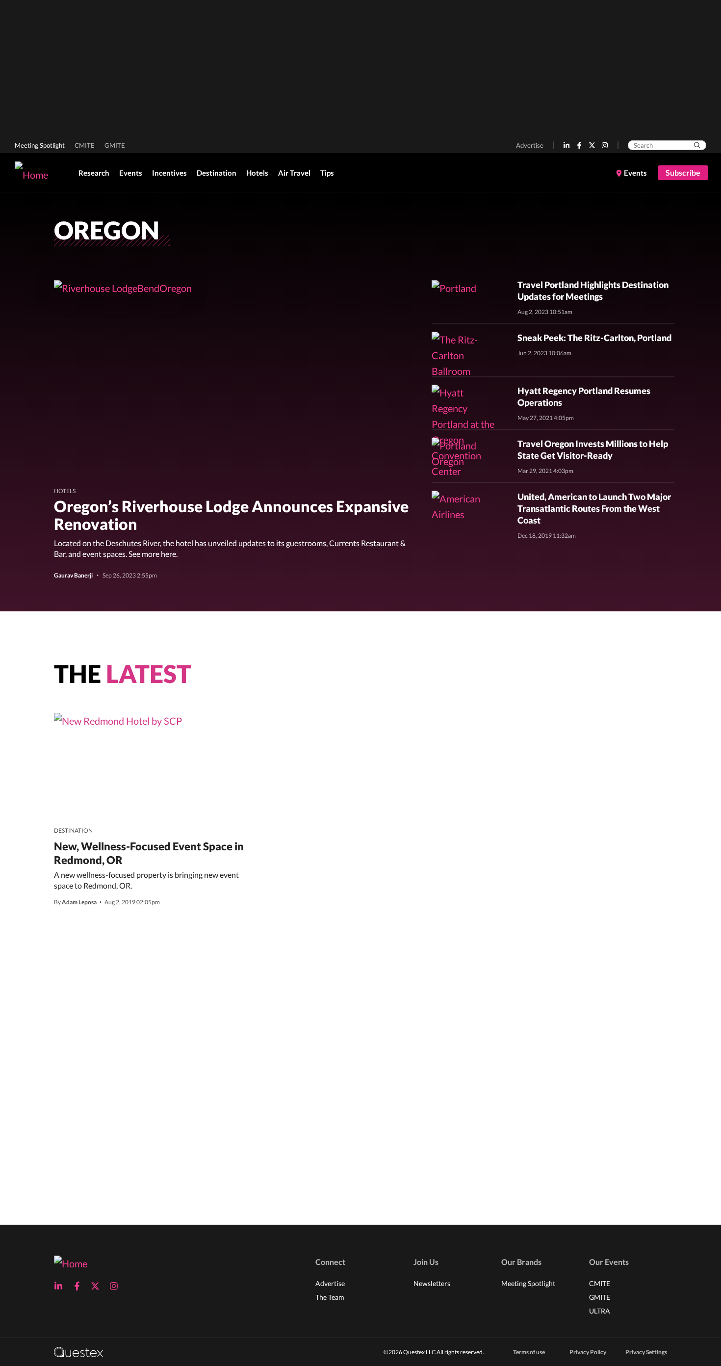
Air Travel (294, 172)
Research (93, 172)
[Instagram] (604, 145)
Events (130, 172)
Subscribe (683, 172)
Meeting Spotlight (40, 145)
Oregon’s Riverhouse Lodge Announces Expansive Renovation (231, 515)
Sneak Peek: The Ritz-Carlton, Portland (594, 337)
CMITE (85, 145)
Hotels (257, 172)
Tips (327, 172)
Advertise (529, 145)
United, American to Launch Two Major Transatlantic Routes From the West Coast (594, 508)
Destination (216, 172)
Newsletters (431, 1283)
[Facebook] (579, 145)
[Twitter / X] (592, 145)
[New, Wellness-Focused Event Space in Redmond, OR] (118, 720)
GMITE (114, 145)
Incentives (169, 172)
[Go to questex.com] (78, 1351)
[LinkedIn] (566, 145)
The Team (329, 1297)
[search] (697, 145)
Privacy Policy (587, 1352)
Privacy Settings (646, 1352)
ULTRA (599, 1311)
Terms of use (529, 1352)
